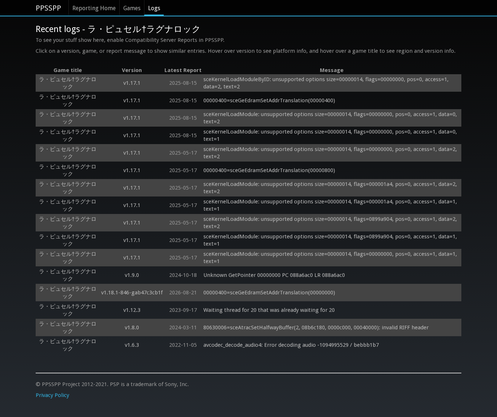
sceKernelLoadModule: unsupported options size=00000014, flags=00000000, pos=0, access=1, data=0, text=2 (330, 118)
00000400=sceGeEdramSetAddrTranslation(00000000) (269, 292)
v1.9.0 (132, 275)
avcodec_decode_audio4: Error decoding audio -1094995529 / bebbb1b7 (291, 345)
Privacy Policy (52, 395)
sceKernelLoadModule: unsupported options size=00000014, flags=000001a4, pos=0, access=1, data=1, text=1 (330, 205)
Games (131, 8)
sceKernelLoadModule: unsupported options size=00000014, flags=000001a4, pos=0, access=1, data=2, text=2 (330, 188)
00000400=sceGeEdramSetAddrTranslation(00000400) (269, 100)
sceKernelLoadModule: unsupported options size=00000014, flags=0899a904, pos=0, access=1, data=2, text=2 (330, 223)
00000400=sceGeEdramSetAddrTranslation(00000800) (269, 170)
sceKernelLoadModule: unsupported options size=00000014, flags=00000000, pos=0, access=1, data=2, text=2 (330, 153)
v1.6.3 (132, 345)
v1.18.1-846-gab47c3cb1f (132, 292)
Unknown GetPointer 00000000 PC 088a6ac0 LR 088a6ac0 (274, 275)
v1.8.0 (132, 327)
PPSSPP (48, 8)
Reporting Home (94, 8)
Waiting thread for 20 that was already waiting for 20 (269, 310)
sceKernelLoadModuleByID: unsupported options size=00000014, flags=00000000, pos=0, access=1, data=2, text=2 (326, 83)
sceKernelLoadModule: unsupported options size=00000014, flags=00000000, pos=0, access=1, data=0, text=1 (330, 135)
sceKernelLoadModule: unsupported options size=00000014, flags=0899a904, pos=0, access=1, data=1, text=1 (330, 240)
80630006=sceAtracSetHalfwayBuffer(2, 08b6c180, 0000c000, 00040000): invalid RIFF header (316, 327)
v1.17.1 (131, 83)
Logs (154, 8)
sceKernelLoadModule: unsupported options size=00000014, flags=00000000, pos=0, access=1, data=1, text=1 (330, 258)
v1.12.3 (131, 310)
